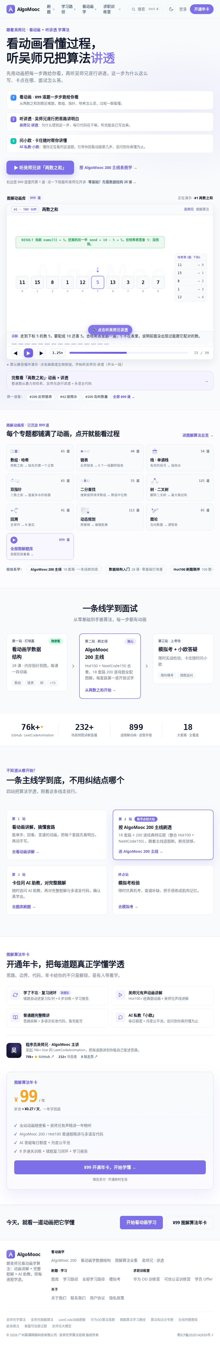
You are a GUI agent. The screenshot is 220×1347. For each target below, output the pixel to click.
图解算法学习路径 (133, 1320)
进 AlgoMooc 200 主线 (141, 851)
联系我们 (78, 1297)
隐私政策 (116, 1297)
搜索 (148, 9)
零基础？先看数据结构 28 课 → (112, 181)
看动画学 (89, 9)
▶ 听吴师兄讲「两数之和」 (40, 168)
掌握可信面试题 (35, 1326)
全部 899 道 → (124, 396)
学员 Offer (204, 1279)
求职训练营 (111, 9)
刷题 (50, 9)
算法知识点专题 (162, 1320)
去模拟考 (128, 906)
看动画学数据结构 (96, 1260)
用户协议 (97, 1297)
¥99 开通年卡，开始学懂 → (110, 1167)
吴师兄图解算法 (42, 1320)
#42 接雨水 (68, 396)
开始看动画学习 (141, 1222)
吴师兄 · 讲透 (153, 1260)
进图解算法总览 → (198, 435)
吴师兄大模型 (61, 1326)
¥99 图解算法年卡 (190, 1223)
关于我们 (58, 1297)
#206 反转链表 (41, 396)
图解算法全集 (126, 1260)
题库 (55, 1279)
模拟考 (114, 1279)
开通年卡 (201, 9)
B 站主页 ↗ (89, 1057)
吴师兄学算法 (16, 1320)
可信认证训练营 (177, 1279)
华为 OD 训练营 (146, 1279)
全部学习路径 (93, 1279)
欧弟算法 (12, 1326)
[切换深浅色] (171, 9)
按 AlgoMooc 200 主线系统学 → (108, 167)
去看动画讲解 (25, 851)
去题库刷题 (24, 906)
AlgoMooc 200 (63, 1260)
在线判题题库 (188, 1320)
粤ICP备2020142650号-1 (195, 1335)
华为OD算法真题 (103, 1320)
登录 (183, 9)
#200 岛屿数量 (96, 396)
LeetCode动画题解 (72, 1320)
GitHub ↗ (40, 1057)
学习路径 (68, 9)
